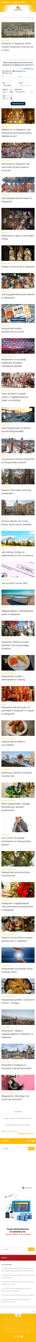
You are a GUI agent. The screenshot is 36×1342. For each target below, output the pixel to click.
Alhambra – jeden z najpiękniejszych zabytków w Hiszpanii (17, 1034)
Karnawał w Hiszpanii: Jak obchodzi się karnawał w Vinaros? (15, 167)
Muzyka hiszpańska (8, 356)
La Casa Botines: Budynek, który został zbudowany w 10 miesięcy (17, 47)
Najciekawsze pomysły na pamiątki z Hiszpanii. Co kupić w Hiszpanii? (17, 710)
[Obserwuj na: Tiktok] (30, 1141)
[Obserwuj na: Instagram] (27, 1141)
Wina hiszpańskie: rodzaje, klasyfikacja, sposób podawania (15, 807)
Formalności (6, 580)
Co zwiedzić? (6, 40)
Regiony (4, 608)
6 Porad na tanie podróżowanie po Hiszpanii (18, 1295)
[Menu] (33, 2)
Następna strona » (26, 1133)
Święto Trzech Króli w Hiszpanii (18, 266)
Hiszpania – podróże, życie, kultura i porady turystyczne (14, 2)
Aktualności (5, 835)
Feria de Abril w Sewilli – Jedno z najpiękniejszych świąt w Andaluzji (15, 397)
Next (33, 19)
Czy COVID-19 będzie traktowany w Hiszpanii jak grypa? (16, 841)
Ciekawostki (5, 325)
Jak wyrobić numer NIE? (14, 583)
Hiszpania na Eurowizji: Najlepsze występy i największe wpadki (13, 363)
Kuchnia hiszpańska (8, 673)
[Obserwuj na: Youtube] (33, 1141)
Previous (29, 19)
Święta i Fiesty (6, 126)
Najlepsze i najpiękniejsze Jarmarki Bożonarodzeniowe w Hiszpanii (17, 906)
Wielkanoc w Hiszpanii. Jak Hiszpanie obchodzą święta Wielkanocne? (16, 133)
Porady (4, 549)
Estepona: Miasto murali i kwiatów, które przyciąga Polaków (15, 645)
